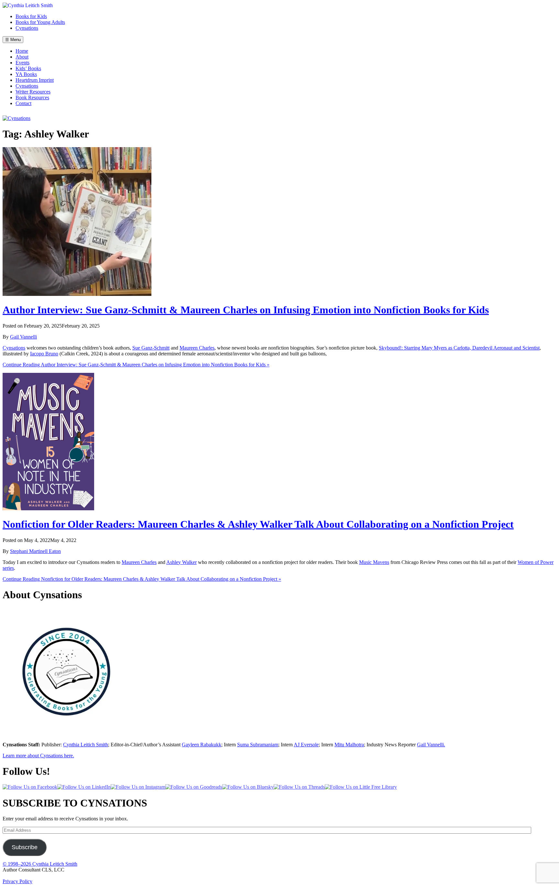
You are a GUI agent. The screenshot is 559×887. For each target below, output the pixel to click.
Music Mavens (374, 562)
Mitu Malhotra (349, 744)
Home (22, 51)
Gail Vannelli (23, 337)
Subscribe (25, 847)
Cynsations (27, 28)
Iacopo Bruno (44, 353)
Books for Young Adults (40, 22)
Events (22, 62)
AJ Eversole (306, 744)
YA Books (26, 74)
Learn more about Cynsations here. (38, 755)
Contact (23, 103)
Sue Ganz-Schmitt (151, 348)
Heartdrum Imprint (35, 80)
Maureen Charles (197, 348)
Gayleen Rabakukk (201, 744)
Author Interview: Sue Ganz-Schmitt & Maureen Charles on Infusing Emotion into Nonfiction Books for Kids (246, 310)
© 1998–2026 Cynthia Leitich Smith (40, 864)
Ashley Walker (181, 562)
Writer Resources (33, 91)
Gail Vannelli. (431, 744)
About (22, 56)
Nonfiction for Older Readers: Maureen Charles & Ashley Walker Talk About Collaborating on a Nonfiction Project (258, 524)
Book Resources (32, 97)
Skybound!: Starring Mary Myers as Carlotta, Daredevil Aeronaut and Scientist (459, 348)
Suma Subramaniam (257, 744)
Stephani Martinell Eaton (35, 551)
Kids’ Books (28, 68)
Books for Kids (31, 16)
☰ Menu (13, 39)
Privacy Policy (17, 881)
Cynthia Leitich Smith (85, 744)
